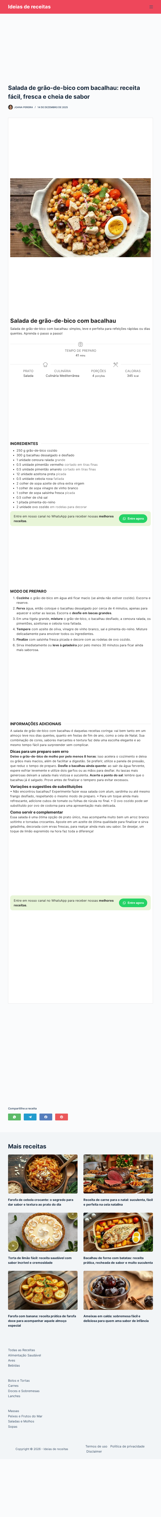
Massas (13, 1411)
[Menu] (151, 7)
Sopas (12, 1426)
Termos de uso (96, 1446)
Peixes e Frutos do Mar (25, 1416)
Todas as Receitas (21, 1350)
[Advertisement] (80, 42)
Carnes (13, 1386)
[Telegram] (30, 1117)
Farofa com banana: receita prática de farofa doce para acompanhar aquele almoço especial (42, 1320)
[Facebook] (45, 1117)
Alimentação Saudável (24, 1355)
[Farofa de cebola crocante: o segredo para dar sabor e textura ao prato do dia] (43, 1173)
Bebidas (14, 1365)
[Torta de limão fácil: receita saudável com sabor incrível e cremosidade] (43, 1232)
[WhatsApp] (14, 1117)
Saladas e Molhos (21, 1421)
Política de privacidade (127, 1446)
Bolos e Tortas (19, 1380)
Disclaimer (94, 1451)
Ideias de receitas (29, 7)
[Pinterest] (61, 1117)
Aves (11, 1360)
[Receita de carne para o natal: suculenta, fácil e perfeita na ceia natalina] (118, 1173)
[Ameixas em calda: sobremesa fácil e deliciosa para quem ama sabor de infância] (118, 1290)
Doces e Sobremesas (23, 1391)
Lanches (14, 1396)
